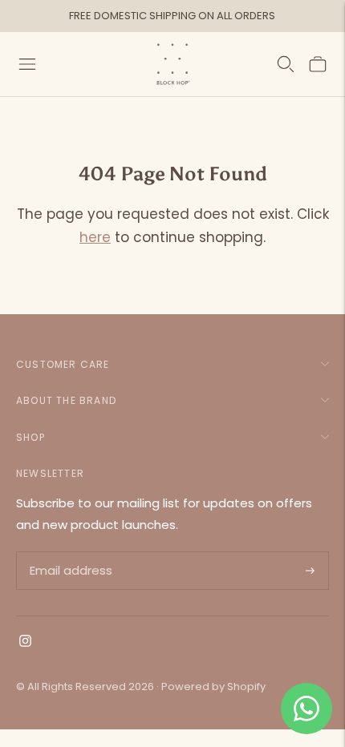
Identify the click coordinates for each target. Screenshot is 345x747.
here (95, 237)
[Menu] (27, 64)
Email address (69, 552)
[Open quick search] (285, 64)
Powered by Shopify (213, 686)
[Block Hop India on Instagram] (25, 642)
